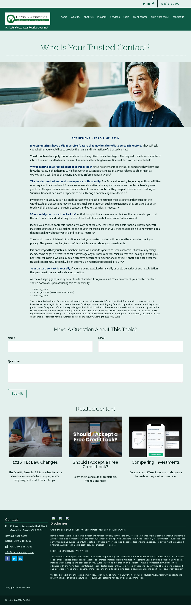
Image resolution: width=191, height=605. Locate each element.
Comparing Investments (156, 462)
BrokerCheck (119, 530)
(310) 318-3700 (170, 3)
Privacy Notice (81, 551)
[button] (75, 17)
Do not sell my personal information (126, 578)
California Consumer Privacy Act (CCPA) (150, 575)
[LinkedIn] (149, 4)
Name (11, 337)
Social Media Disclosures (62, 551)
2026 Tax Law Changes (35, 462)
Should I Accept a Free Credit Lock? (95, 464)
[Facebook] (153, 4)
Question (14, 361)
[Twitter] (144, 4)
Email (101, 337)
